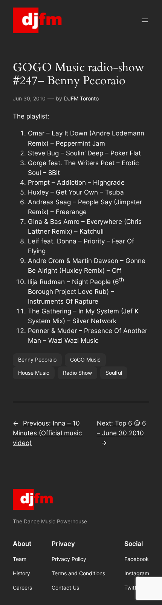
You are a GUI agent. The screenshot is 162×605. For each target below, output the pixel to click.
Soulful (113, 372)
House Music (33, 372)
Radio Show (77, 372)
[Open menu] (144, 20)
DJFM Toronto (81, 98)
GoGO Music (85, 359)
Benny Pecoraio (37, 359)
